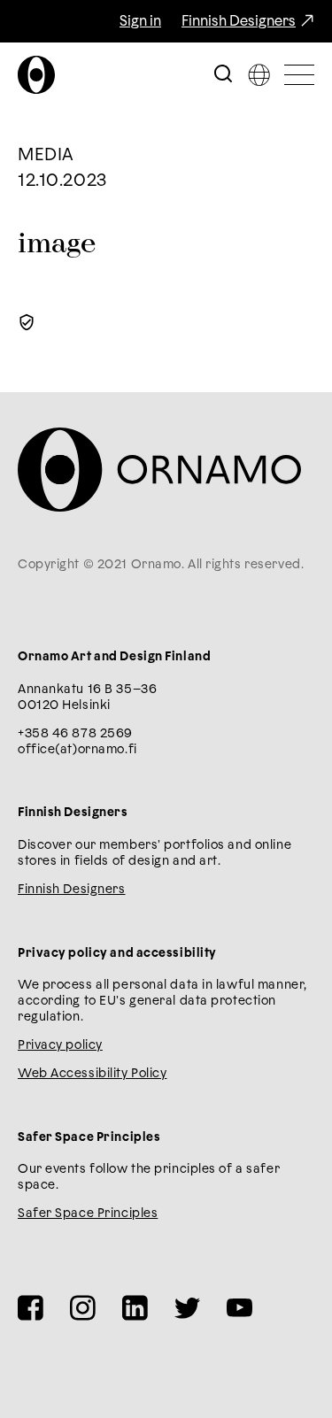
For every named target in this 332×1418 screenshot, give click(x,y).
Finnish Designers (238, 21)
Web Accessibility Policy (92, 1073)
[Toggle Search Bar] (223, 75)
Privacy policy (60, 1045)
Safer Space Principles (88, 1213)
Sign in (140, 21)
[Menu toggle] (299, 75)
